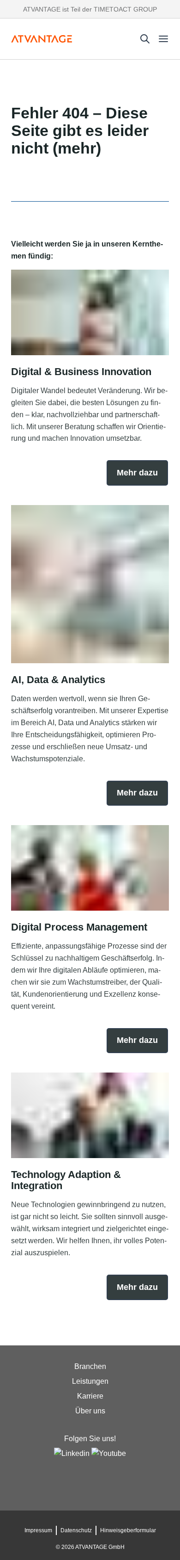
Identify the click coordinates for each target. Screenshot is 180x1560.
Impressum (38, 1530)
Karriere (90, 1396)
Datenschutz (76, 1530)
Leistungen (90, 1381)
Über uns (90, 1411)
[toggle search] (144, 38)
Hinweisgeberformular (128, 1530)
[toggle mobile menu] (163, 38)
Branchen (90, 1366)
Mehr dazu (137, 472)
